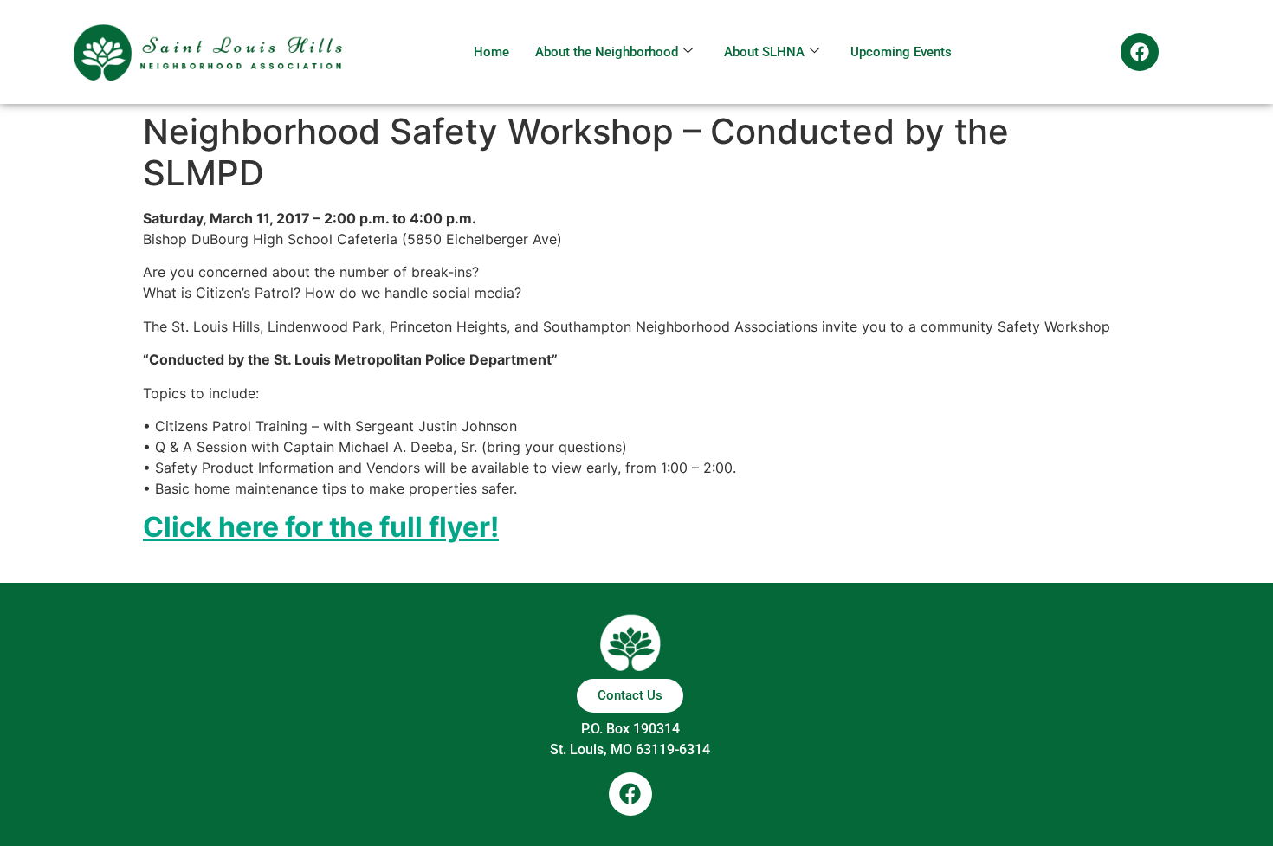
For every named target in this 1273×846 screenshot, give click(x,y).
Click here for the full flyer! (321, 527)
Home (491, 52)
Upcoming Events (901, 52)
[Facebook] (1140, 52)
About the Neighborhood (606, 52)
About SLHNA (764, 52)
